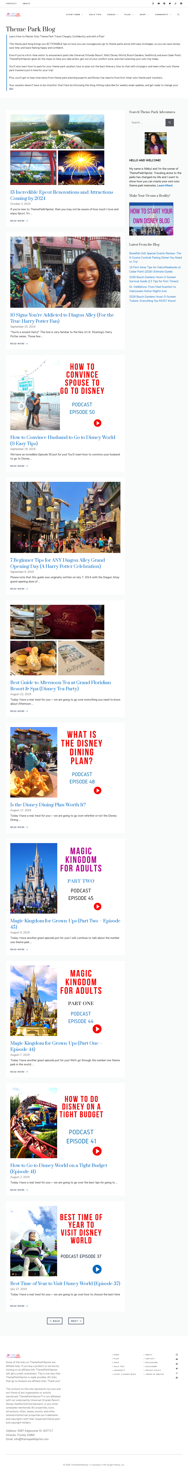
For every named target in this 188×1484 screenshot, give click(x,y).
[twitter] (175, 3)
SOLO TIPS (95, 14)
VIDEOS (111, 14)
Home (116, 1355)
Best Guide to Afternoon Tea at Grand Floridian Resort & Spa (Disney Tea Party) (60, 686)
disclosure (151, 1362)
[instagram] (181, 3)
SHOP (143, 14)
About (27, 3)
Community (119, 1370)
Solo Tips (119, 1366)
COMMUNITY (161, 14)
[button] (178, 14)
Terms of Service (154, 1374)
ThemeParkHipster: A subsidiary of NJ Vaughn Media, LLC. (98, 1464)
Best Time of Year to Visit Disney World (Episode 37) (65, 1284)
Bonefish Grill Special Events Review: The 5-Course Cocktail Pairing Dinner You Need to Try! (155, 257)
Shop (116, 1362)
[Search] (170, 122)
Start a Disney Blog (125, 1374)
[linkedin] (153, 3)
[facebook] (159, 3)
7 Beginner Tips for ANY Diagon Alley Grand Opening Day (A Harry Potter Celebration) (57, 563)
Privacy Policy (153, 1370)
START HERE (73, 14)
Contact (11, 3)
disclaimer (151, 1366)
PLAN (127, 14)
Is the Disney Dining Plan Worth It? (48, 805)
